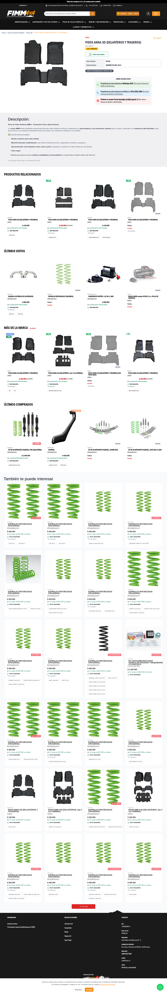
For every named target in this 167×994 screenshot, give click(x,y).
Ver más (85, 906)
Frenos (146, 22)
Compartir (158, 38)
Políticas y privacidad (129, 967)
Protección (118, 22)
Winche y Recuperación (98, 22)
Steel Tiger (68, 940)
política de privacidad (107, 984)
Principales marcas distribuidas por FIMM (21, 927)
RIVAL (66, 932)
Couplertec (68, 928)
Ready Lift (68, 936)
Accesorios (133, 22)
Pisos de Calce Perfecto (73, 22)
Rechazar (78, 990)
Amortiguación (21, 22)
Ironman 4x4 (69, 924)
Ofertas (130, 13)
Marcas (136, 13)
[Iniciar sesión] (148, 13)
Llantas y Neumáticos (82, 27)
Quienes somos (12, 924)
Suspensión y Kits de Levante (44, 22)
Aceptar (89, 990)
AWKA (87, 37)
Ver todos (33, 328)
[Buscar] (92, 13)
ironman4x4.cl (23, 5)
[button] (43, 63)
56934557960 (107, 5)
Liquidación (123, 13)
